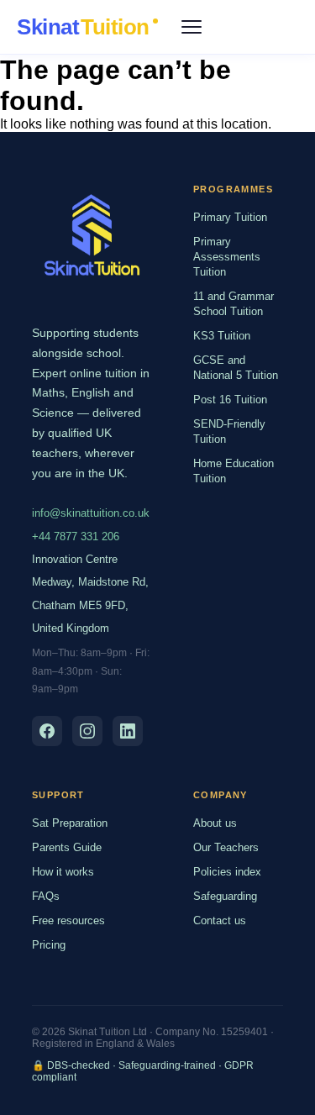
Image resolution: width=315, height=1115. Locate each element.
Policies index (227, 871)
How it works (63, 871)
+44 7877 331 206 (75, 536)
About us (215, 823)
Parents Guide (67, 847)
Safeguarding (225, 896)
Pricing (49, 945)
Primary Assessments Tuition (226, 256)
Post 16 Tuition (230, 399)
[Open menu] (191, 27)
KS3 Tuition (221, 335)
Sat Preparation (70, 823)
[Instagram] (87, 731)
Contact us (219, 920)
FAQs (46, 896)
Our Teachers (226, 847)
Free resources (68, 920)
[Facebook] (47, 731)
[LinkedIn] (128, 731)
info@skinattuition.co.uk (91, 513)
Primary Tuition (230, 217)
